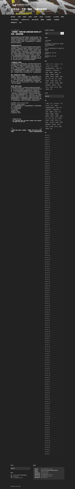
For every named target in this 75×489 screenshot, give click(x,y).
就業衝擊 (56, 76)
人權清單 (56, 66)
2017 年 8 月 (47, 355)
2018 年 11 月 (47, 333)
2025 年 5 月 (47, 165)
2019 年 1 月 (47, 329)
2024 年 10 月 (47, 181)
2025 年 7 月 (47, 161)
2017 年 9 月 (47, 353)
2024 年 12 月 (47, 176)
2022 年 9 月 (47, 235)
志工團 (20, 22)
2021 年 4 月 (47, 272)
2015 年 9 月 (47, 403)
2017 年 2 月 (47, 368)
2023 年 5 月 (47, 218)
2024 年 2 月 (47, 198)
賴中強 (59, 85)
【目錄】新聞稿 (48, 40)
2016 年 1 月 (47, 397)
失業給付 (56, 72)
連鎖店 (60, 87)
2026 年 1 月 (47, 148)
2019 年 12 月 (47, 305)
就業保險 (52, 76)
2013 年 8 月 (47, 449)
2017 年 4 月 (47, 364)
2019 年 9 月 (47, 312)
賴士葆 (47, 87)
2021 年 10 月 (47, 259)
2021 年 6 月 (47, 268)
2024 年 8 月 (47, 185)
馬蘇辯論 (47, 89)
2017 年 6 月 (47, 360)
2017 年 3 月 (47, 366)
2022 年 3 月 (47, 248)
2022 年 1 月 (47, 253)
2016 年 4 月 (47, 390)
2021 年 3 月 (47, 274)
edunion (17, 30)
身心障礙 (51, 87)
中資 (52, 66)
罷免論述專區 (56, 19)
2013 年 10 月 (47, 445)
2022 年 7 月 (47, 240)
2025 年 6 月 (47, 163)
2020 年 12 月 (47, 281)
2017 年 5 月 (47, 362)
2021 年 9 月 (47, 261)
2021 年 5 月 (47, 270)
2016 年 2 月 (47, 395)
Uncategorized (56, 64)
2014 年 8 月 (47, 423)
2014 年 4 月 (47, 432)
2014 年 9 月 (47, 421)
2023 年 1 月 (47, 227)
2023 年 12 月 (47, 202)
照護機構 (16, 121)
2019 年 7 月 (47, 316)
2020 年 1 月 (47, 303)
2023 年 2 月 (47, 224)
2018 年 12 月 (47, 331)
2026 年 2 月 (47, 146)
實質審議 (47, 76)
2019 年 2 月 (47, 327)
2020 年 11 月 (47, 283)
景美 (49, 78)
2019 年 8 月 (47, 314)
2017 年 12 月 (47, 346)
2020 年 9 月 (47, 288)
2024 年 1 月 (47, 200)
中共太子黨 (48, 66)
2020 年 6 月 (47, 292)
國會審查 (51, 72)
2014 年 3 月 (47, 434)
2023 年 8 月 (47, 211)
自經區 (14, 120)
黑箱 (51, 89)
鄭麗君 (21, 121)
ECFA (51, 64)
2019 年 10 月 (47, 309)
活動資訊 (30, 16)
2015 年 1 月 (47, 414)
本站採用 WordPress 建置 (15, 486)
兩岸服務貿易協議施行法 (50, 68)
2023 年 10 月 (47, 207)
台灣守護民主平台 (56, 70)
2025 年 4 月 (47, 168)
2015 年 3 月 (47, 410)
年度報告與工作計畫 (25, 19)
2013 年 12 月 (47, 440)
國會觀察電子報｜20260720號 (50, 52)
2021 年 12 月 (47, 255)
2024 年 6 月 (47, 189)
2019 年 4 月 (47, 323)
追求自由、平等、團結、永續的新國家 (29, 9)
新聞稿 (19, 16)
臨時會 (47, 82)
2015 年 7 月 (47, 405)
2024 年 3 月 (47, 196)
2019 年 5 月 (47, 320)
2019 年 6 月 (47, 318)
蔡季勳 (61, 82)
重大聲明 (35, 16)
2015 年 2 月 (47, 412)
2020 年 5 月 (47, 294)
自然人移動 (52, 82)
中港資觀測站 (48, 19)
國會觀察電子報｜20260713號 (50, 56)
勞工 (61, 68)
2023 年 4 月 (47, 220)
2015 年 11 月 (47, 401)
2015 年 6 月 (47, 408)
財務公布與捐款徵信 (14, 19)
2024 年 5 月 (47, 192)
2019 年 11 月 (47, 307)
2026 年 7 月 (47, 135)
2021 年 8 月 (47, 264)
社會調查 (52, 80)
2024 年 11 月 (47, 178)
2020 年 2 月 (47, 301)
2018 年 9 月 (47, 338)
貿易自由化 (54, 85)
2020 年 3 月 (47, 298)
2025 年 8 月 (47, 159)
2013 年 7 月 (47, 451)
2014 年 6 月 (47, 427)
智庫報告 (24, 16)
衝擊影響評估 (48, 85)
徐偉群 (61, 76)
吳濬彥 (47, 72)
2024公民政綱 (56, 16)
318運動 (47, 64)
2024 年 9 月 (47, 183)
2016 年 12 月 (47, 373)
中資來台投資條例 (26, 120)
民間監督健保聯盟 (17, 120)
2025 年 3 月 (47, 170)
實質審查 (56, 74)
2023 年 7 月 (47, 213)
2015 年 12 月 (47, 399)
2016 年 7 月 (47, 384)
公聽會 (57, 68)
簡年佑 (56, 80)
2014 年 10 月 (47, 419)
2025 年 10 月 (47, 155)
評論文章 (41, 16)
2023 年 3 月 (47, 222)
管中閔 (19, 121)
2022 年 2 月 (47, 251)
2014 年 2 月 (47, 436)
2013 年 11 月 (47, 442)
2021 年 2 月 (47, 277)
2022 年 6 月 (47, 242)
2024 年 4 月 (47, 194)
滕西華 (22, 120)
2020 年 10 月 (47, 285)
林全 (56, 78)
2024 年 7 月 (47, 187)
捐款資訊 (62, 16)
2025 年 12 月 (47, 150)
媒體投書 (52, 74)
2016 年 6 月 (47, 386)
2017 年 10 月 (47, 351)
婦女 (60, 72)
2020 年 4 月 (47, 296)
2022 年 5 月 (47, 244)
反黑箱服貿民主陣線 (15, 119)
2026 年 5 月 (47, 139)
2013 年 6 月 (47, 453)
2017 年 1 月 (47, 370)
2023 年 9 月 (47, 209)
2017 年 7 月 (47, 357)
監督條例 (47, 80)
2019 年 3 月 (47, 325)
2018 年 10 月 (47, 336)
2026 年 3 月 (47, 144)
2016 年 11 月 (47, 375)
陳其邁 (24, 121)
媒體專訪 (47, 74)
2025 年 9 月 (47, 157)
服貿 (53, 78)
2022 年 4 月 (47, 246)
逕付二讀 (56, 87)
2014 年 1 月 (47, 438)
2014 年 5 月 (47, 429)
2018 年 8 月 (47, 340)
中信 (61, 64)
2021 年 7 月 (47, 266)
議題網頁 (42, 19)
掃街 (46, 78)
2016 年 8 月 (47, 381)
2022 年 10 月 (47, 233)
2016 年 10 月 (47, 377)
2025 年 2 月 (47, 172)
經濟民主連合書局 (35, 19)
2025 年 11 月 (47, 152)
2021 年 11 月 (47, 257)
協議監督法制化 (48, 70)
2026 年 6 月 (47, 137)
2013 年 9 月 (47, 447)
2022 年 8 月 (47, 237)
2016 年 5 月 (47, 388)
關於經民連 (13, 16)
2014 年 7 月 (47, 425)
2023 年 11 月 (47, 205)
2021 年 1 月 (47, 279)
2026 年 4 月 (47, 141)
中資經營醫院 (31, 120)
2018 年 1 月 (47, 344)
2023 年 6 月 (47, 216)
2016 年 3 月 (47, 392)
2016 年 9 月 (47, 379)
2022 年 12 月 (47, 229)
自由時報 (56, 82)
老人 (60, 80)
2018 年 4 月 (47, 342)
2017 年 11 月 (47, 349)
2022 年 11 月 (47, 231)
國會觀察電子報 (14, 22)
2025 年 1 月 (47, 174)
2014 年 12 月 (47, 416)
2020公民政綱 (47, 16)
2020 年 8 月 (47, 290)
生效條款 (60, 78)
